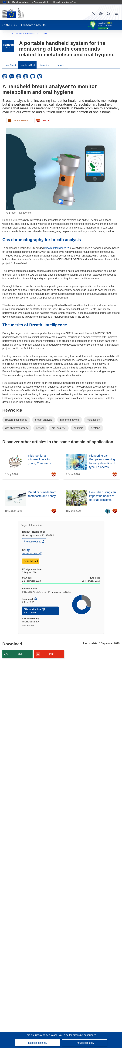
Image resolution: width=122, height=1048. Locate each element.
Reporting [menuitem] (44, 65)
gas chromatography (16, 428)
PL (39, 76)
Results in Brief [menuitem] (27, 65)
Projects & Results (25, 33)
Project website (33, 542)
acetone (95, 428)
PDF (51, 654)
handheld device (69, 419)
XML (20, 654)
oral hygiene (59, 428)
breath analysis (43, 419)
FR (25, 76)
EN (11, 76)
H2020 (45, 33)
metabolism (93, 419)
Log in (93, 13)
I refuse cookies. (84, 1042)
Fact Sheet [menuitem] (10, 65)
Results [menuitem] (60, 65)
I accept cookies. (37, 1042)
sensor (40, 428)
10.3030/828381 (30, 553)
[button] (100, 13)
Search (108, 13)
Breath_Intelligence (56, 248)
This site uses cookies (38, 1035)
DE (4, 76)
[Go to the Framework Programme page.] (8, 46)
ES (18, 76)
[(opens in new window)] (13, 12)
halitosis (78, 428)
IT (32, 76)
